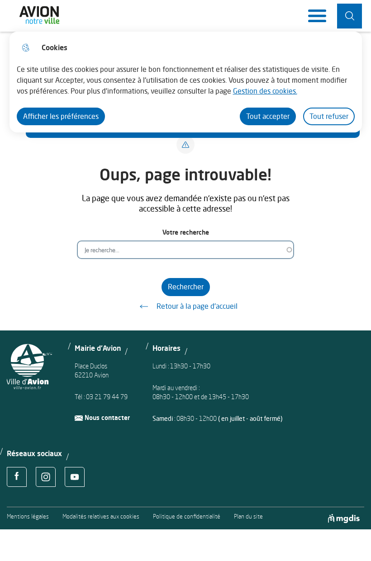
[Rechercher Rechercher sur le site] (349, 16)
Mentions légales (28, 516)
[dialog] (186, 82)
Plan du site (248, 516)
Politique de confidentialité (186, 516)
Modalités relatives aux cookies (100, 516)
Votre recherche (185, 232)
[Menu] (317, 16)
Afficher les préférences (61, 116)
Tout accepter (268, 116)
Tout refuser (328, 116)
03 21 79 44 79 (107, 397)
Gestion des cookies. (265, 90)
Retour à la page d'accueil (197, 306)
